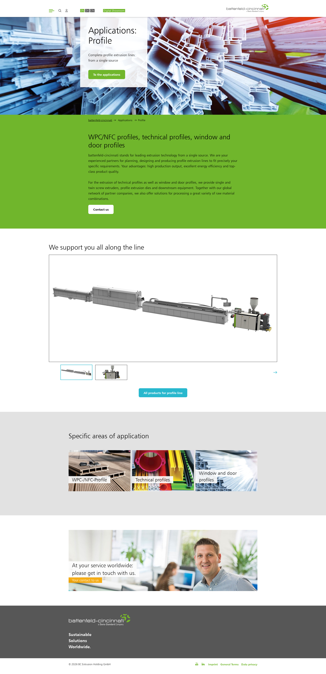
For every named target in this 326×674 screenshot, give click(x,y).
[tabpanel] (99, 470)
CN (92, 10)
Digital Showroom (114, 10)
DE (87, 10)
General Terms (229, 664)
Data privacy (249, 664)
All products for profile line (163, 393)
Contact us (101, 209)
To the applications (106, 74)
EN (82, 10)
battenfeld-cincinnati (100, 120)
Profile (141, 120)
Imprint (213, 664)
